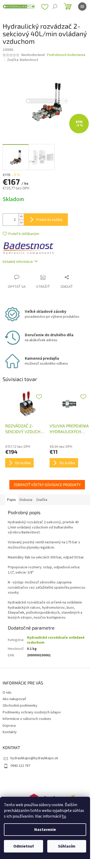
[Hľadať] (55, 6)
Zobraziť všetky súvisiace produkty (47, 484)
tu (64, 816)
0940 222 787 (20, 765)
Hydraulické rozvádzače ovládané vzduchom (56, 640)
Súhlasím (66, 846)
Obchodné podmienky (20, 705)
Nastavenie (45, 829)
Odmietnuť (23, 846)
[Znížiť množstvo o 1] (21, 223)
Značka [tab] (41, 499)
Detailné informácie (18, 261)
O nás (7, 692)
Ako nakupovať (14, 699)
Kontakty (10, 732)
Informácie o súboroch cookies (27, 718)
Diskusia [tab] (26, 499)
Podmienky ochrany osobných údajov (32, 712)
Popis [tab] (11, 499)
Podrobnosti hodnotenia (66, 55)
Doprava (9, 725)
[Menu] (82, 6)
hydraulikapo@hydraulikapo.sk (34, 758)
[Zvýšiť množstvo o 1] (21, 217)
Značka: (22, 60)
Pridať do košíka (49, 219)
